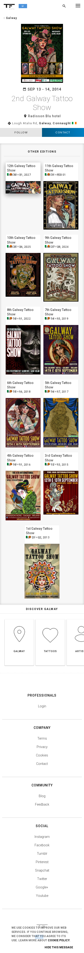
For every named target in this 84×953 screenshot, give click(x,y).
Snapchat (42, 870)
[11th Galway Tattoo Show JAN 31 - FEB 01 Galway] (61, 162)
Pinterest (42, 862)
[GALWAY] (19, 619)
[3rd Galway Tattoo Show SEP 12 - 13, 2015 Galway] (61, 451)
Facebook (42, 845)
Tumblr (42, 853)
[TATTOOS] (50, 619)
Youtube (42, 896)
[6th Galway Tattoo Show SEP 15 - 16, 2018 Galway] (23, 378)
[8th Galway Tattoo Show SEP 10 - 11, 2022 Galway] (23, 305)
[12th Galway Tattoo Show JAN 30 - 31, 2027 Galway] (23, 162)
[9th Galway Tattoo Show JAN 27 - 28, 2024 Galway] (61, 233)
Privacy (42, 747)
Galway (45, 123)
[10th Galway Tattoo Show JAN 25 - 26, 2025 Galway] (23, 233)
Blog (42, 796)
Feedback (42, 804)
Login (42, 706)
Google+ (42, 887)
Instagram (42, 837)
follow (21, 132)
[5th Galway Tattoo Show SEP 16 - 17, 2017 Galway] (61, 378)
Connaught (62, 123)
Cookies (42, 755)
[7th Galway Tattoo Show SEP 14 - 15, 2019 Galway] (61, 305)
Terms (42, 738)
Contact (63, 132)
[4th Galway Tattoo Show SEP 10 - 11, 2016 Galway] (23, 451)
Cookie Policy (59, 940)
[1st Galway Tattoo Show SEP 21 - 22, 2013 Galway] (42, 524)
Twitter (42, 879)
